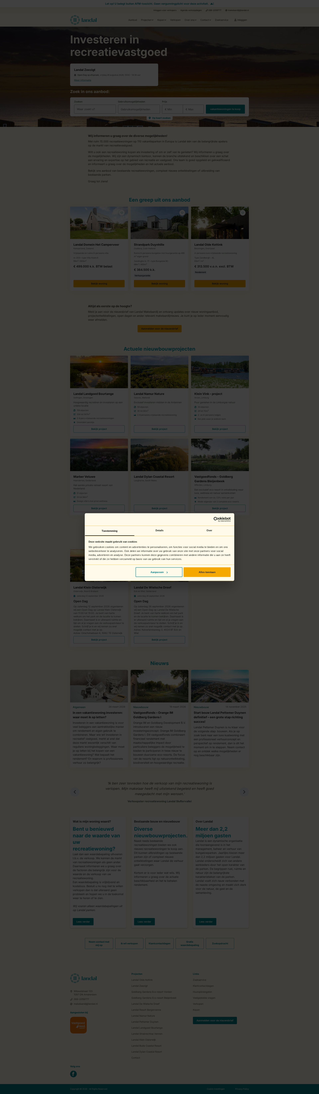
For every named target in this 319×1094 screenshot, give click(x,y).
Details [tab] (160, 530)
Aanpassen (157, 572)
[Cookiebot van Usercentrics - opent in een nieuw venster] (216, 519)
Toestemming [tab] (109, 530)
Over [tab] (209, 530)
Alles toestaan (207, 572)
